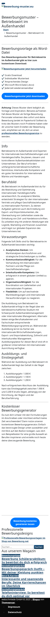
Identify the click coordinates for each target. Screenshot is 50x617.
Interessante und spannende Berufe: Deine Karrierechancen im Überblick (24, 582)
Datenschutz (15, 612)
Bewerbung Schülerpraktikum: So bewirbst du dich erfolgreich (24, 560)
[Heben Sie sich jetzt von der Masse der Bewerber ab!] (25, 539)
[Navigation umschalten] (3, 3)
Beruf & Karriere (10, 575)
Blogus (36, 599)
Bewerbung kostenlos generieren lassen (25, 522)
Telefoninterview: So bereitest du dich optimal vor (23, 594)
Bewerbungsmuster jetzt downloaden (25, 96)
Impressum (14, 606)
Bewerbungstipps (11, 555)
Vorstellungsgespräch (13, 565)
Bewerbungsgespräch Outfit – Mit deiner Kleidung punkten (23, 570)
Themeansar (8, 602)
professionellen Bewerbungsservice (20, 133)
